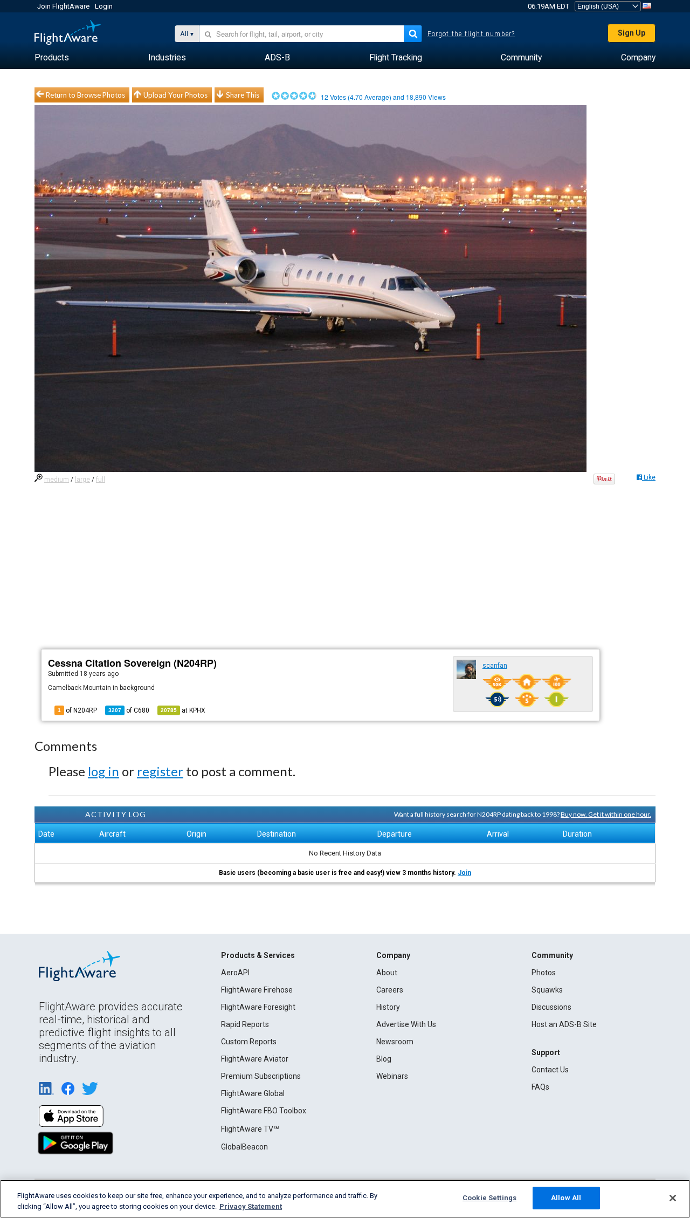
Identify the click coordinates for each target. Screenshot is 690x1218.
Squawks (547, 990)
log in (103, 771)
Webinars (392, 1076)
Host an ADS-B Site (564, 1024)
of (128, 710)
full (100, 479)
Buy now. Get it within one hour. (606, 814)
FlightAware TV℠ (250, 1129)
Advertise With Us (406, 1024)
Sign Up (631, 33)
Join (464, 873)
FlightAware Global (253, 1093)
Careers (389, 990)
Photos (544, 972)
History (388, 1007)
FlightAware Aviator (254, 1059)
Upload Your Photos (175, 95)
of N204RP (77, 710)
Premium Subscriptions (261, 1076)
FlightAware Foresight (258, 1007)
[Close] (673, 1198)
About (386, 972)
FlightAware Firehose (257, 990)
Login (104, 6)
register (160, 771)
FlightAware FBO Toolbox (263, 1110)
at (183, 710)
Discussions (551, 1007)
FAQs (540, 1087)
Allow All (566, 1198)
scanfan (494, 665)
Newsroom (394, 1041)
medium (56, 479)
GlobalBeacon (244, 1146)
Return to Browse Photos (85, 95)
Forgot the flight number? (471, 34)
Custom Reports (249, 1041)
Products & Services (258, 955)
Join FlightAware (63, 6)
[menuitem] (52, 57)
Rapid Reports (245, 1024)
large (82, 479)
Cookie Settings (489, 1198)
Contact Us (550, 1069)
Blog (383, 1059)
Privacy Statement (250, 1206)
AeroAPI (235, 972)
